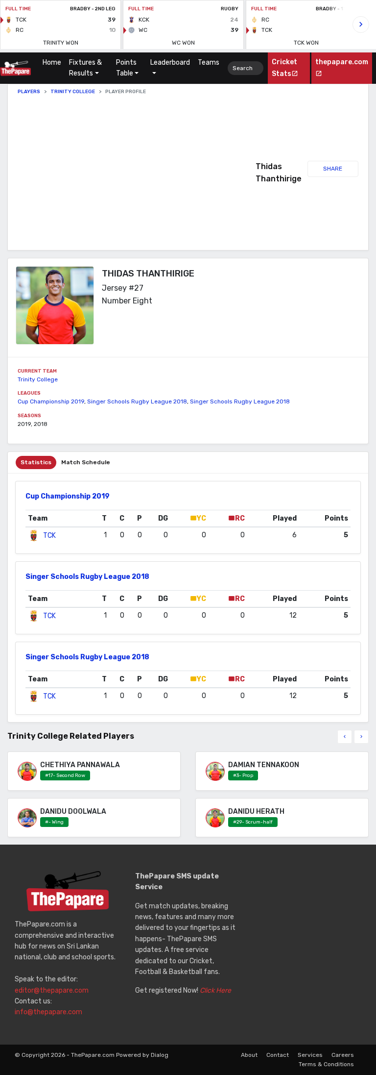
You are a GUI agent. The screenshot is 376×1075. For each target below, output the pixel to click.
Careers (342, 1054)
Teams (208, 62)
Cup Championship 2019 (51, 401)
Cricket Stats (284, 67)
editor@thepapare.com (52, 990)
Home (54, 62)
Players (29, 92)
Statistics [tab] (36, 462)
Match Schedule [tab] (85, 462)
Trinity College (72, 92)
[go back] (344, 737)
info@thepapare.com (48, 1012)
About (249, 1054)
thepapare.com (341, 62)
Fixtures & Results (85, 67)
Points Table (126, 67)
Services (310, 1054)
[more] (361, 737)
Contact (277, 1054)
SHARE (332, 168)
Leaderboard (170, 62)
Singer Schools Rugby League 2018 (137, 401)
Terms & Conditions (326, 1064)
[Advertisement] (137, 172)
